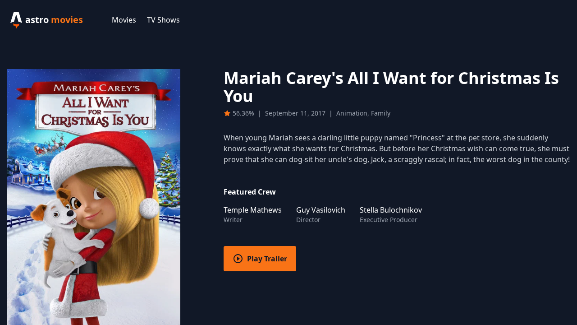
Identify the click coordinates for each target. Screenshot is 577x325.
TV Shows (163, 20)
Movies (124, 20)
